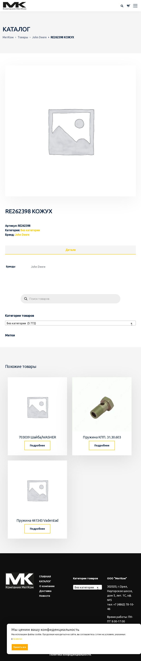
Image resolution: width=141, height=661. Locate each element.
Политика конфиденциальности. (70, 654)
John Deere (22, 234)
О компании (47, 586)
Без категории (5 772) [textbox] (69, 323)
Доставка (45, 590)
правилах (17, 639)
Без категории (30, 230)
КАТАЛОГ (45, 581)
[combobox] (70, 323)
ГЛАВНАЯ (45, 576)
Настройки (129, 647)
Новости (44, 595)
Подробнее (37, 445)
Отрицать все (75, 647)
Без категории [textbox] (86, 587)
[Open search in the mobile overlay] (70, 298)
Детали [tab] (71, 249)
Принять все (19, 647)
